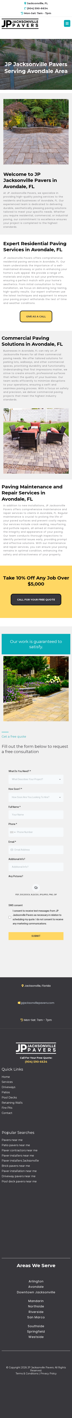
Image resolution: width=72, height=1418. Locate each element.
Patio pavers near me (16, 1145)
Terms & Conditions (27, 1373)
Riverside (36, 1312)
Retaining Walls (12, 1102)
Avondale (36, 1287)
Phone (13, 824)
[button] (67, 24)
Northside (36, 1306)
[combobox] (36, 779)
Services (7, 1082)
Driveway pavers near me (18, 1176)
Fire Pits (7, 1107)
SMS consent (16, 905)
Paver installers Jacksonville (20, 1160)
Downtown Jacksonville (36, 1292)
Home (6, 1076)
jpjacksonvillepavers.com (37, 1003)
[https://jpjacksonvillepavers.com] (20, 23)
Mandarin (36, 1301)
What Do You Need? (20, 771)
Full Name (15, 807)
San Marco (36, 1317)
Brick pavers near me (16, 1165)
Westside (36, 1337)
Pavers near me (12, 1140)
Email (12, 841)
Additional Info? (17, 859)
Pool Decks (9, 1097)
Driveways (8, 1087)
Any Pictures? (16, 876)
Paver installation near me (19, 1171)
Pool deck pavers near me (19, 1181)
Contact (7, 1113)
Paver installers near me (18, 1155)
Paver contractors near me (20, 1150)
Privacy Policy (48, 1373)
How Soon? (15, 789)
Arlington (36, 1281)
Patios (6, 1092)
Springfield (36, 1331)
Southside (36, 1326)
